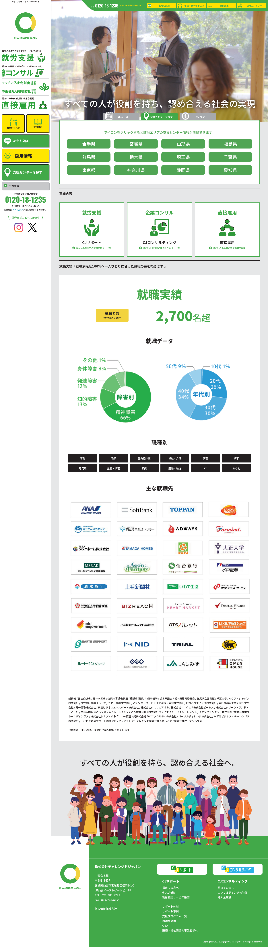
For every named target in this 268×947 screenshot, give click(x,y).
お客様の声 (169, 921)
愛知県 (230, 170)
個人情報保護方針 (106, 909)
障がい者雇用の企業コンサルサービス (161, 247)
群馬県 (88, 157)
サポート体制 (170, 906)
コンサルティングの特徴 (233, 892)
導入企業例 (224, 897)
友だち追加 (164, 5)
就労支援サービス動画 (176, 897)
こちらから (17, 209)
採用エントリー (254, 5)
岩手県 (88, 143)
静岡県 (183, 170)
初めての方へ (170, 887)
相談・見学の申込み (194, 5)
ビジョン (200, 117)
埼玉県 (183, 157)
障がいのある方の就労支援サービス (93, 247)
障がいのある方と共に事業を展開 (229, 247)
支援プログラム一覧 (174, 916)
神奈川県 (136, 170)
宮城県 (136, 143)
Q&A (165, 926)
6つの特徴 (168, 892)
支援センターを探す (161, 117)
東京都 (88, 170)
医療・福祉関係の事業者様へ (180, 930)
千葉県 (230, 157)
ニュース (123, 117)
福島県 (230, 143)
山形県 (183, 143)
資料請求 (224, 5)
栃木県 (136, 157)
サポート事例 (170, 911)
